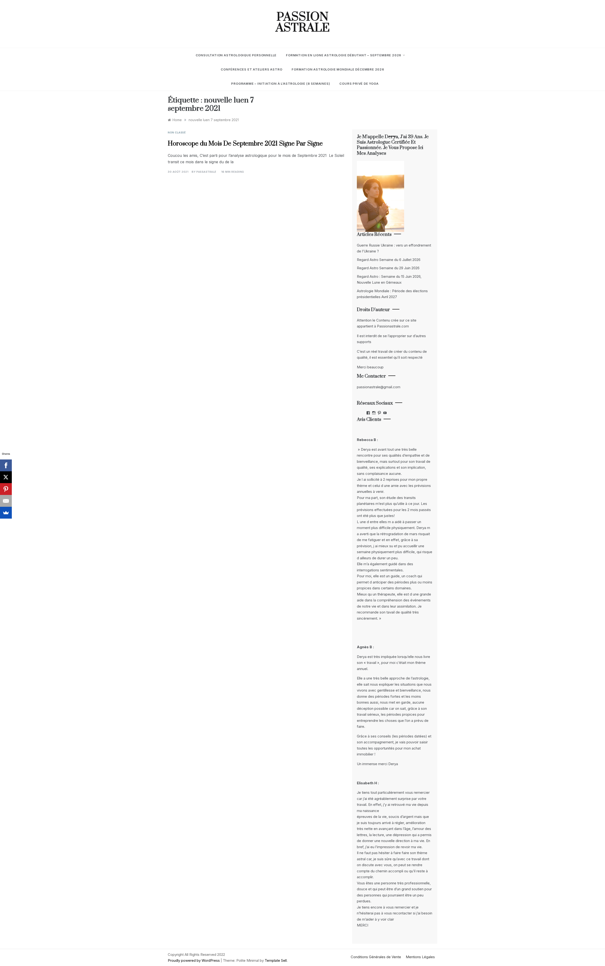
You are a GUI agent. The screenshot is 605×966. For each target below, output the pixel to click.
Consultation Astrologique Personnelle (236, 55)
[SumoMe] (6, 513)
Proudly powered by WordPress (194, 960)
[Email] (6, 501)
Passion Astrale (303, 23)
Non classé (177, 132)
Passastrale (206, 171)
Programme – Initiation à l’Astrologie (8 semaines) (280, 83)
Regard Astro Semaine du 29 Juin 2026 (388, 268)
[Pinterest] (6, 489)
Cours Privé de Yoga (358, 83)
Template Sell (276, 960)
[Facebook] (6, 465)
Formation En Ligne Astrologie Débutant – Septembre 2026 (343, 55)
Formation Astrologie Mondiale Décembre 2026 (338, 69)
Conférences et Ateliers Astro (251, 69)
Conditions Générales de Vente (376, 957)
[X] (6, 477)
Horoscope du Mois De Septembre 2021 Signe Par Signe (245, 144)
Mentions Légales (420, 957)
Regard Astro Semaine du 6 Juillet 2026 (388, 259)
